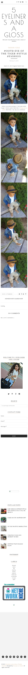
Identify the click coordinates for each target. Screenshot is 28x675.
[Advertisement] (12, 463)
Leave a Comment (7, 294)
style (17, 47)
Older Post (18, 298)
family (14, 571)
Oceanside (14, 576)
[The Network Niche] (14, 600)
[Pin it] (25, 294)
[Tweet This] (19, 294)
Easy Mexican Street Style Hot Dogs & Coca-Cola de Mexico (17, 510)
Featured (14, 574)
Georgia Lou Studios (18, 665)
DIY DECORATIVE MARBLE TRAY (17, 526)
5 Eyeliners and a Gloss (14, 22)
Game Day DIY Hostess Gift (17, 517)
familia (14, 570)
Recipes (14, 578)
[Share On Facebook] (21, 294)
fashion (11, 47)
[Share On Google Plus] (23, 294)
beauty (14, 565)
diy (14, 568)
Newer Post (9, 298)
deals (14, 567)
